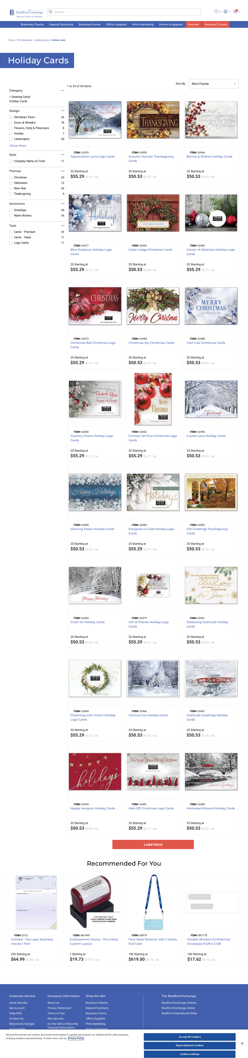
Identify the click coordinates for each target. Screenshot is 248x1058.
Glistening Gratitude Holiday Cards (207, 624)
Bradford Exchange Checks (179, 1002)
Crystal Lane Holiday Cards (206, 436)
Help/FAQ (15, 1013)
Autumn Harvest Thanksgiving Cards (151, 159)
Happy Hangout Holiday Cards (92, 808)
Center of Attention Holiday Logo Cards (211, 252)
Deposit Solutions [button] (61, 24)
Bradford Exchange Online (178, 1008)
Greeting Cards (42, 40)
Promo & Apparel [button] (170, 24)
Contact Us (16, 1018)
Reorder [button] (193, 24)
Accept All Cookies (190, 1036)
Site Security (56, 1018)
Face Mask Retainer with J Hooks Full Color (153, 942)
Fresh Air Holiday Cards (87, 622)
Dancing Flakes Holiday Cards (92, 529)
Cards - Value (22, 237)
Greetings (20, 210)
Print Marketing (24, 40)
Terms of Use (56, 1013)
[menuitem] (32, 24)
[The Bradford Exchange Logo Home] (26, 13)
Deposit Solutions (97, 1008)
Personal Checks (215, 24)
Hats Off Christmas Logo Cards (151, 808)
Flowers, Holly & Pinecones (31, 128)
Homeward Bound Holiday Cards (211, 808)
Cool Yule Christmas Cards (206, 343)
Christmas (20, 177)
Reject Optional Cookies (190, 1045)
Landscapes (22, 139)
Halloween (20, 183)
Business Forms (96, 1013)
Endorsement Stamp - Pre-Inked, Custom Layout (94, 942)
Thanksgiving (22, 193)
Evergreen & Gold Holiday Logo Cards (151, 531)
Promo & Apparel (96, 1029)
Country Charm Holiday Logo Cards (91, 438)
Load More (153, 844)
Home (11, 40)
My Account (17, 1008)
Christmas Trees (24, 117)
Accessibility (17, 1029)
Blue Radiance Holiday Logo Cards (91, 252)
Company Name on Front (29, 161)
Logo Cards (21, 242)
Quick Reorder (18, 1002)
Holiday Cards (58, 40)
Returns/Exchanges (21, 1024)
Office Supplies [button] (116, 24)
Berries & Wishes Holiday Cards (209, 156)
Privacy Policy (75, 1038)
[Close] (242, 1043)
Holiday (19, 133)
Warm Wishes (23, 215)
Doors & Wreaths (25, 122)
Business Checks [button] (32, 24)
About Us (53, 1002)
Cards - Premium (24, 232)
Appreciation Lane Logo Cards (92, 156)
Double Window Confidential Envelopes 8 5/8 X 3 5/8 (208, 942)
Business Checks (97, 1002)
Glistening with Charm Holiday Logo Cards (92, 717)
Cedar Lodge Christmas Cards (150, 250)
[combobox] (124, 12)
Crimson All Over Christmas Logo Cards (153, 438)
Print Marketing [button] (143, 24)
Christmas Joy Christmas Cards (151, 343)
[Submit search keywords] (50, 12)
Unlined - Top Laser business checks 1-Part (32, 942)
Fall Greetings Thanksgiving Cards (207, 531)
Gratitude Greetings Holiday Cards (207, 717)
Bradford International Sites (179, 1013)
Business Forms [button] (90, 24)
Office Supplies (95, 1018)
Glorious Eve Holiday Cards (148, 715)
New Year (20, 188)
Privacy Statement (59, 1008)
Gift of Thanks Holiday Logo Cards (149, 624)
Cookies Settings (189, 1054)
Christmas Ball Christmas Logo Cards (93, 345)
